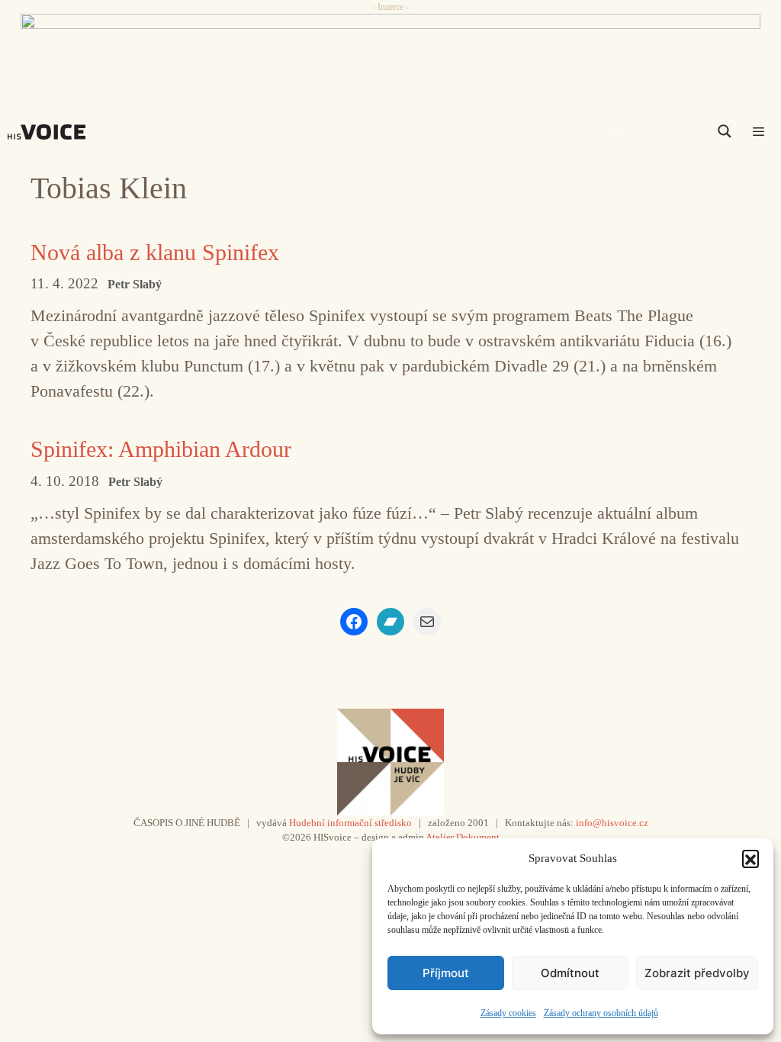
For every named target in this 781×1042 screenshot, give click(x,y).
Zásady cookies (508, 1013)
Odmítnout (570, 973)
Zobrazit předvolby (697, 973)
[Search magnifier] (724, 131)
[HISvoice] (50, 132)
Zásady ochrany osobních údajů (601, 1013)
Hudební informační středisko (350, 822)
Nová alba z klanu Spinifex (155, 252)
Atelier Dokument (463, 837)
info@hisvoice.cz (612, 822)
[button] (750, 858)
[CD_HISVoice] (390, 48)
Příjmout (446, 973)
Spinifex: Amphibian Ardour (161, 449)
